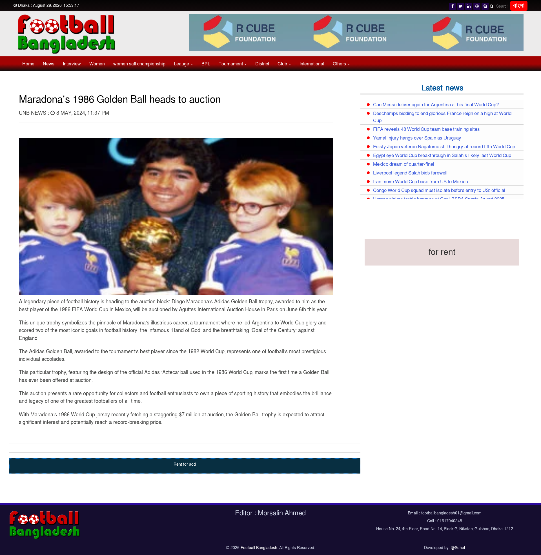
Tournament (231, 64)
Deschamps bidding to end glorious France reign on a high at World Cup (442, 117)
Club (283, 64)
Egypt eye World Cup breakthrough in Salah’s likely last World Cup (442, 155)
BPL (205, 64)
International (312, 64)
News (48, 64)
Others (340, 64)
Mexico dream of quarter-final (403, 164)
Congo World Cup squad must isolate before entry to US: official (439, 190)
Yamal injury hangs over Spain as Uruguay (417, 138)
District (262, 64)
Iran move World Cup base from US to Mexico (420, 182)
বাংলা (519, 5)
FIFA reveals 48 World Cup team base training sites (426, 129)
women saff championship (139, 64)
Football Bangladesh (259, 547)
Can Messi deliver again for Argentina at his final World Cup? (436, 105)
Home (28, 64)
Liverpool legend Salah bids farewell (410, 173)
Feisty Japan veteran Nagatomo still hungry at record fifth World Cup (444, 147)
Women (97, 64)
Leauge (182, 64)
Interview (72, 64)
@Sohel (458, 547)
